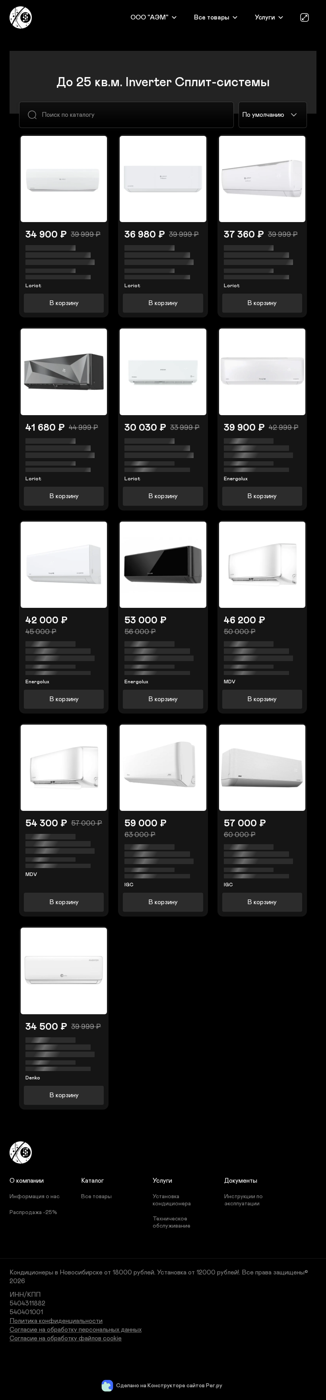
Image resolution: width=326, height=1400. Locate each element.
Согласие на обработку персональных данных (76, 1330)
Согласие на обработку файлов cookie (66, 1338)
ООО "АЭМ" (149, 17)
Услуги (265, 17)
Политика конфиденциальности (56, 1321)
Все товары (211, 17)
